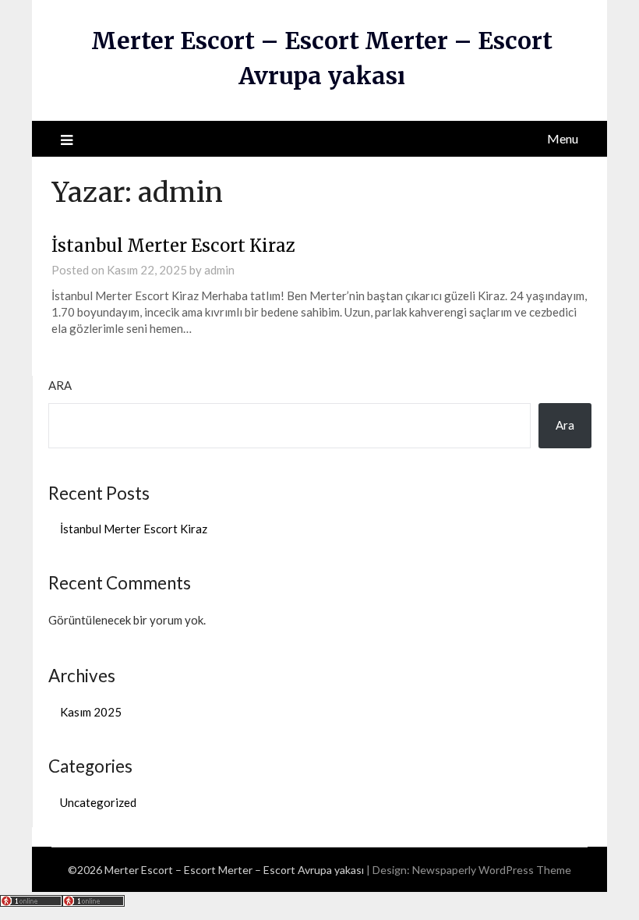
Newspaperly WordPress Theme (491, 869)
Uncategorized (98, 802)
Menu (562, 138)
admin (219, 270)
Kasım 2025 (91, 712)
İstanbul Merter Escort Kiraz (175, 246)
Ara (60, 385)
